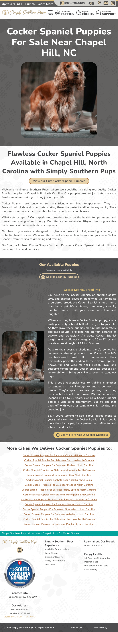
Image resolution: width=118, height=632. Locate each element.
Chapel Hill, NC (52, 533)
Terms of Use (76, 627)
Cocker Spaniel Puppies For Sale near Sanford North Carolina (59, 504)
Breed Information (93, 545)
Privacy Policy (100, 627)
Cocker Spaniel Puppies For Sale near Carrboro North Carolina (59, 460)
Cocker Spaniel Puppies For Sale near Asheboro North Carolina (59, 514)
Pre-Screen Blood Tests (96, 565)
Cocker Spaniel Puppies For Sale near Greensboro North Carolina (59, 509)
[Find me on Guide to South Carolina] (19, 573)
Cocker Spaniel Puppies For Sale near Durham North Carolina (59, 465)
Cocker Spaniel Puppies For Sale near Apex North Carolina (59, 480)
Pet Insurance (91, 561)
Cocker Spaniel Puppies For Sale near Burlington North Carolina (59, 494)
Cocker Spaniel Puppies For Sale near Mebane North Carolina (59, 485)
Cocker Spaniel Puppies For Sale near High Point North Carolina (59, 519)
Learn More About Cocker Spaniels (84, 435)
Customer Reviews (54, 556)
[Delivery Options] (91, 3)
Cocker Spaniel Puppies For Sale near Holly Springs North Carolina (59, 489)
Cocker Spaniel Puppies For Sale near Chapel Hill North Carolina (59, 455)
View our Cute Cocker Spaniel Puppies (59, 181)
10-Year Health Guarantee (97, 558)
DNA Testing (90, 569)
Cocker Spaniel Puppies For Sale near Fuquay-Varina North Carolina (59, 499)
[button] (73, 3)
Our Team (50, 564)
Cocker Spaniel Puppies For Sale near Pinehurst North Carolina (59, 524)
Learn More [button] (45, 4)
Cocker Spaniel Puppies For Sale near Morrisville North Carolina (59, 470)
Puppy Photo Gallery (55, 560)
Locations (34, 533)
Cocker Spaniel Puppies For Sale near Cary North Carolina (59, 475)
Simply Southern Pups (14, 533)
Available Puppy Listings (57, 549)
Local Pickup (51, 553)
